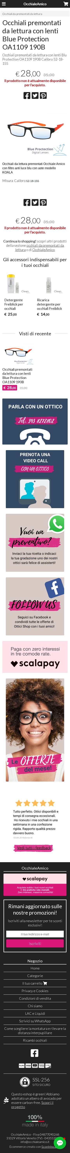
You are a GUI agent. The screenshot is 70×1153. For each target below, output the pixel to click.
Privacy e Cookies (35, 991)
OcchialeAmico (35, 4)
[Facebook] (34, 1055)
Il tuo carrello (32, 983)
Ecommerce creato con (35, 1146)
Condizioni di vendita (35, 998)
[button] (60, 1143)
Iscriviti (35, 943)
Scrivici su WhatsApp (35, 1021)
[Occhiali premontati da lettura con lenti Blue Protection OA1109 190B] (35, 132)
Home (35, 968)
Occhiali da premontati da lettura (22, 13)
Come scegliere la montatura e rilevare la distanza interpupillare (35, 1030)
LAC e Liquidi (35, 1013)
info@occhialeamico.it (35, 1142)
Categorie (35, 976)
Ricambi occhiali (35, 1040)
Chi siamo (35, 1006)
